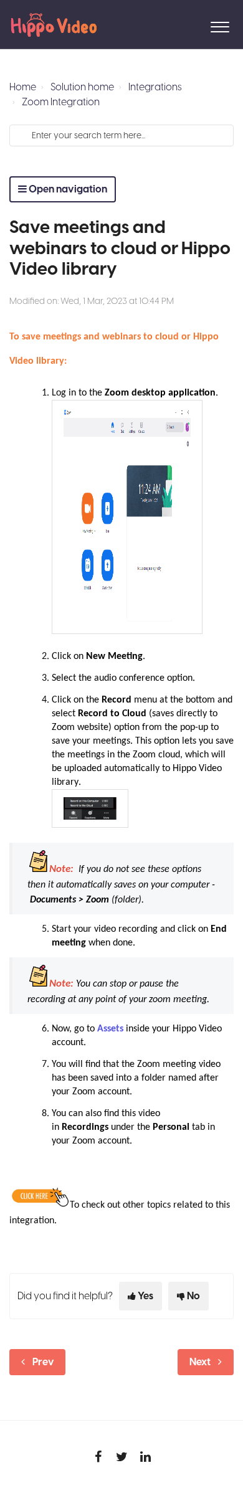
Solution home (82, 87)
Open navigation (67, 189)
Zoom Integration (61, 102)
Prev (43, 1362)
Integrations (155, 87)
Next (200, 1362)
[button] (220, 24)
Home (22, 87)
